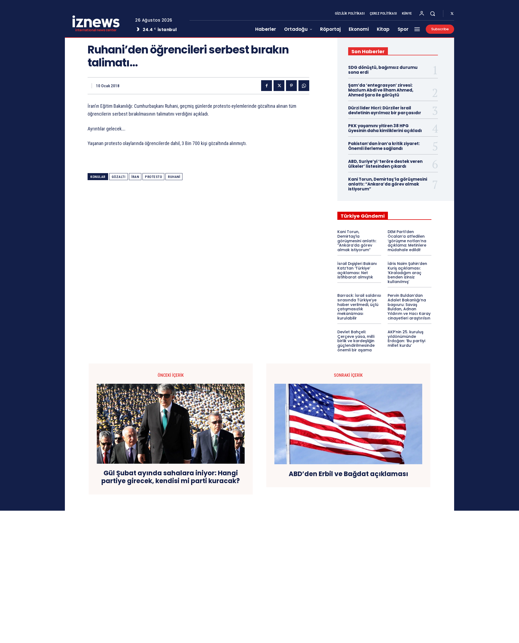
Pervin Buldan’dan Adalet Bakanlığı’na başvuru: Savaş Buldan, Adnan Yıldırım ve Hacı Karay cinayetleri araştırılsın (409, 307)
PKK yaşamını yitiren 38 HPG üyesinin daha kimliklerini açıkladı (385, 128)
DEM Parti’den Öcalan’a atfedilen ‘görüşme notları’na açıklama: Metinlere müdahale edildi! (407, 241)
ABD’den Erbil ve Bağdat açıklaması (348, 474)
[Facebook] (266, 85)
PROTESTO (153, 177)
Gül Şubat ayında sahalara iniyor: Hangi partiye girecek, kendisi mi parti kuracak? (170, 477)
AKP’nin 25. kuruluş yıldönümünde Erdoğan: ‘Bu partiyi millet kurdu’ (406, 338)
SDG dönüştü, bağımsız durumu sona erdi (383, 70)
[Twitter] (452, 14)
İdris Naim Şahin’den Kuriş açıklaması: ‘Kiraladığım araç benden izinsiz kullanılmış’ (407, 272)
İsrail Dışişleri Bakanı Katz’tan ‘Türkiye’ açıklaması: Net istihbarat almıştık (357, 270)
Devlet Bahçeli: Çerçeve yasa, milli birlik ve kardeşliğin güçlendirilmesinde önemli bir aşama (356, 341)
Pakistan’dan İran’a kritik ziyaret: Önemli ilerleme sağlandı (384, 146)
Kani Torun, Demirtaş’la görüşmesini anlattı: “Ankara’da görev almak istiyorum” (387, 184)
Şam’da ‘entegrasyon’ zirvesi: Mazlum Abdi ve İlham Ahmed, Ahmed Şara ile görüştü (380, 90)
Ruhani (174, 177)
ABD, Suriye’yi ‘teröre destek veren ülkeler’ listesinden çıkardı (385, 164)
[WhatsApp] (303, 85)
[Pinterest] (291, 85)
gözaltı (119, 177)
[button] (432, 13)
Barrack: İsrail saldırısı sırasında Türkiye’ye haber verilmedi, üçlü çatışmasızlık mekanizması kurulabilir (359, 307)
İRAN (135, 177)
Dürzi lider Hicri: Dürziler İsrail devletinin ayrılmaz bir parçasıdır (384, 110)
